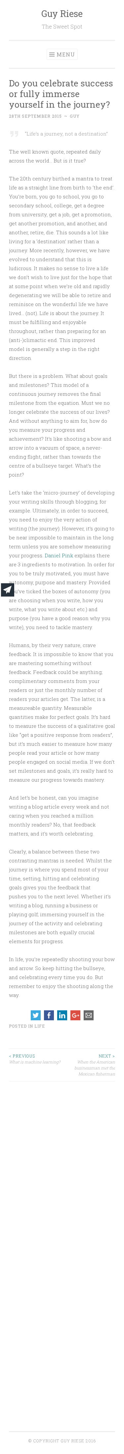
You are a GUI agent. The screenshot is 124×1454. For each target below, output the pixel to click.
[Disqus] (62, 1164)
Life (39, 1026)
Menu (66, 54)
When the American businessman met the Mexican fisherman (94, 1065)
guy (75, 116)
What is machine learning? (34, 1058)
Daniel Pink (59, 555)
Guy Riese (62, 13)
